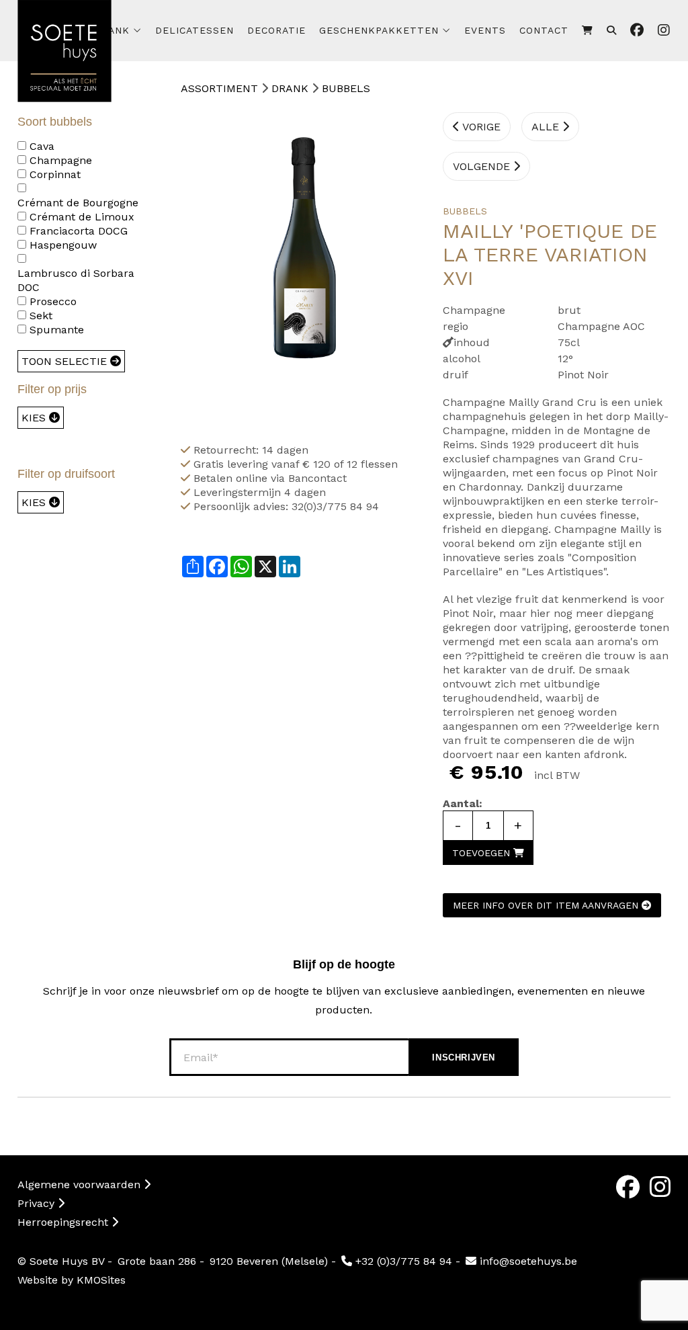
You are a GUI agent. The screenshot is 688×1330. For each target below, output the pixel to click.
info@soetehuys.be (526, 1261)
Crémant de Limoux (82, 216)
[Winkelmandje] (587, 30)
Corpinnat (55, 174)
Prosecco (53, 301)
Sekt (41, 315)
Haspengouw (63, 245)
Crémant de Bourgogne (77, 202)
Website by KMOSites (71, 1280)
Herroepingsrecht (64, 1222)
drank (112, 30)
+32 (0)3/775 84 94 (402, 1261)
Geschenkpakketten (379, 30)
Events (485, 30)
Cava (42, 146)
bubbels (346, 88)
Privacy (37, 1203)
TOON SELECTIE (66, 361)
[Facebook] (628, 1187)
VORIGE (480, 126)
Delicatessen (194, 30)
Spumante (57, 329)
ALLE (546, 126)
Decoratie (276, 30)
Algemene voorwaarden (80, 1184)
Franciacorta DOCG (79, 230)
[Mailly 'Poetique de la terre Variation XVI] (295, 263)
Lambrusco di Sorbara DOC (75, 280)
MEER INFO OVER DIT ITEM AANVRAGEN (547, 905)
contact (543, 30)
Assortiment (219, 88)
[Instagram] (660, 1187)
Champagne (61, 160)
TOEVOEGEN (482, 852)
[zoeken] (612, 30)
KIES (35, 417)
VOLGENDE (483, 166)
